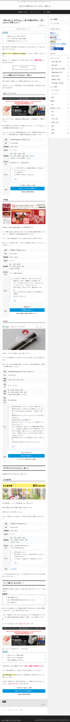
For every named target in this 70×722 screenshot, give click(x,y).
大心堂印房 (13, 569)
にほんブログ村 (54, 35)
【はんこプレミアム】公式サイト (27, 188)
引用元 (14, 300)
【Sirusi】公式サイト (26, 455)
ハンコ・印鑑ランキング (56, 39)
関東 (5, 701)
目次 (22, 67)
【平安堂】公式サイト (27, 310)
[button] (67, 23)
